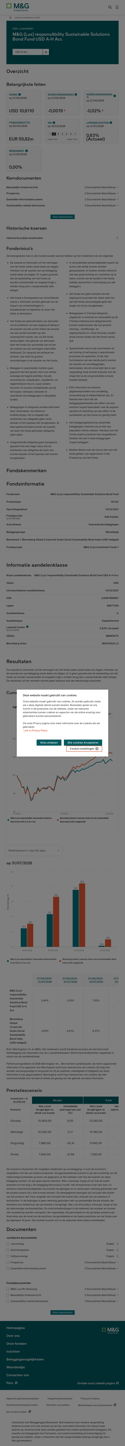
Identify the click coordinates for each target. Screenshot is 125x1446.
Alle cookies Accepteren (83, 742)
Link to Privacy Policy (35, 730)
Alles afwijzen (49, 742)
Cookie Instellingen (82, 748)
